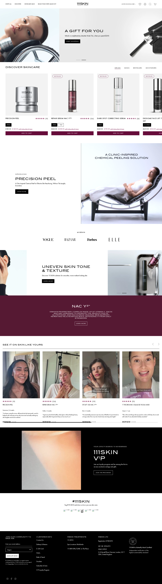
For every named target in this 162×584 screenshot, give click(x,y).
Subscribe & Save (41, 566)
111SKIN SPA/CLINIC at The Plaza (78, 549)
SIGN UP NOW (12, 556)
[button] (8, 4)
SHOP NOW (7, 422)
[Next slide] (158, 344)
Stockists (39, 561)
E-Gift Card (40, 549)
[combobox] (18, 550)
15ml (60, 124)
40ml (8, 124)
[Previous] (3, 272)
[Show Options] (30, 550)
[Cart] (155, 4)
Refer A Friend (40, 557)
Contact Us (39, 540)
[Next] (158, 272)
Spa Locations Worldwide (75, 544)
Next (158, 94)
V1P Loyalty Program (42, 570)
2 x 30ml (147, 124)
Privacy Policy (11, 564)
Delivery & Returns (41, 544)
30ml (54, 124)
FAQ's (38, 553)
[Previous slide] (153, 344)
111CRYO (70, 540)
